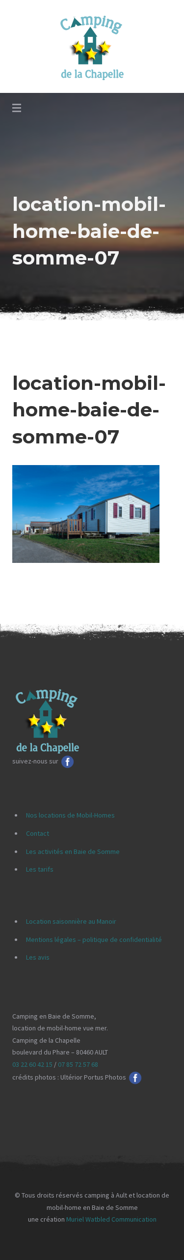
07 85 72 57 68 (78, 1064)
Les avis (38, 957)
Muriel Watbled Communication (111, 1219)
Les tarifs (39, 869)
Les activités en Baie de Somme (73, 851)
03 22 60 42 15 (32, 1064)
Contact (37, 833)
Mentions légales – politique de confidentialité (94, 939)
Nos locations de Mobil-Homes (70, 815)
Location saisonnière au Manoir (71, 921)
